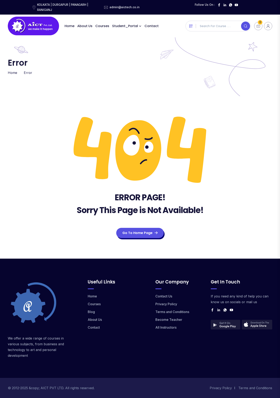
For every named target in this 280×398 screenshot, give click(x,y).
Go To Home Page (137, 233)
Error (28, 73)
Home (69, 26)
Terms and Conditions (172, 312)
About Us (84, 26)
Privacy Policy (166, 304)
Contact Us (163, 296)
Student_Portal (125, 26)
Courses (102, 26)
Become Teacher (168, 320)
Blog (91, 312)
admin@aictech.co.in (124, 7)
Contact (152, 26)
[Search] (245, 26)
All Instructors (165, 327)
